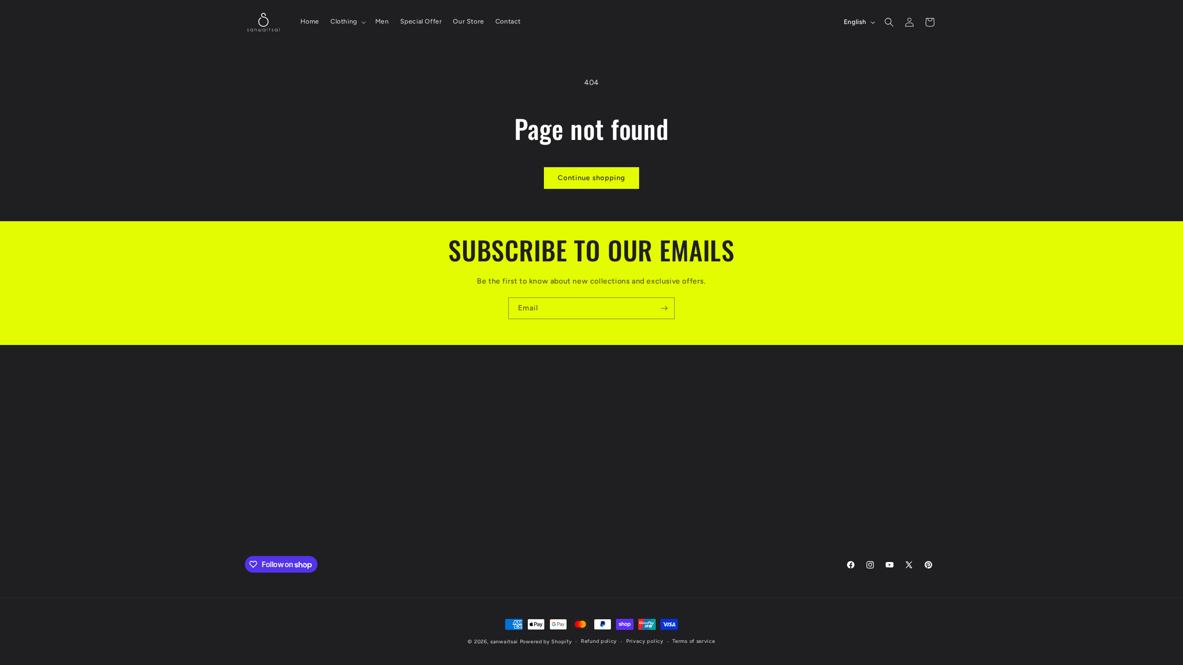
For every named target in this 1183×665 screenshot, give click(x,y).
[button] (347, 21)
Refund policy (599, 641)
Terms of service (693, 641)
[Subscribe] (664, 308)
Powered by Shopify (546, 642)
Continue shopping (591, 178)
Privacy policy (645, 641)
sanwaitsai (504, 642)
